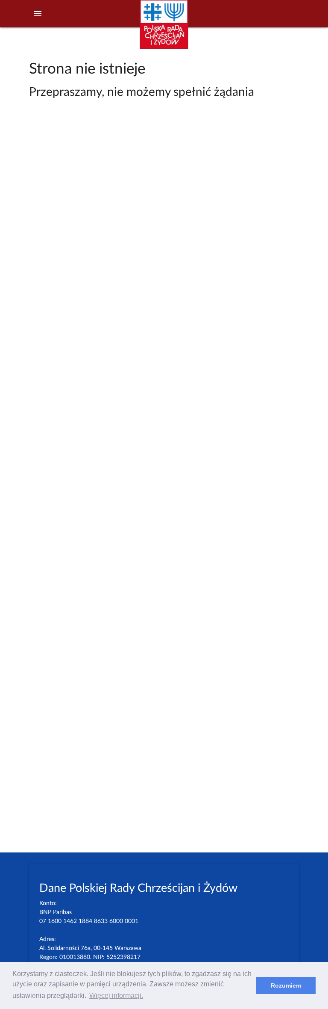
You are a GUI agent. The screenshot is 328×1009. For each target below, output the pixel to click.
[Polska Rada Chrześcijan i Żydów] (164, 29)
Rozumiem (286, 985)
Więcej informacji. (116, 995)
